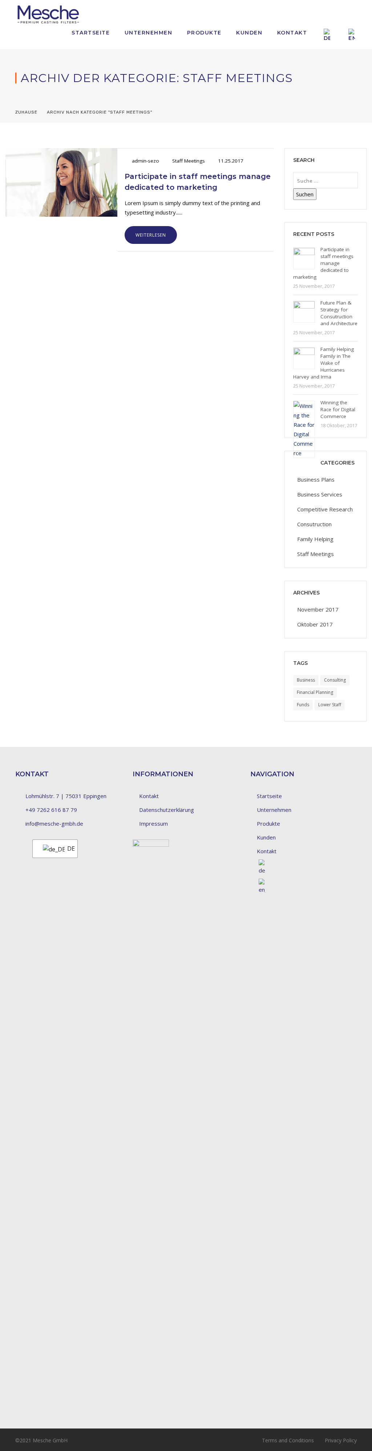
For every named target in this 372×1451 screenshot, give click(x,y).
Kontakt (292, 32)
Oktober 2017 (315, 624)
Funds (303, 705)
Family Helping (315, 539)
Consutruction (314, 524)
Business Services (319, 494)
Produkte (204, 32)
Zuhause (26, 112)
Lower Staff (329, 705)
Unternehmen (149, 32)
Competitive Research (325, 509)
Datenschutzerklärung (166, 809)
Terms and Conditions (288, 1440)
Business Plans (316, 479)
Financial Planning (315, 692)
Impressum (153, 823)
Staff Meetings (188, 161)
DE (68, 849)
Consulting (335, 680)
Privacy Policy (341, 1440)
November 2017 (318, 609)
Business (306, 680)
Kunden (249, 32)
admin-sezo (145, 161)
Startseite (91, 32)
